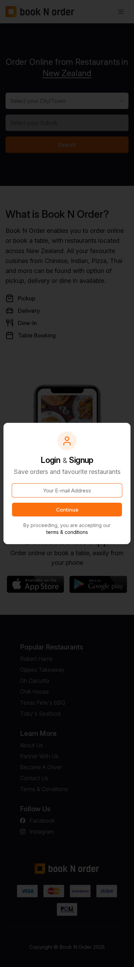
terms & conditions (67, 532)
